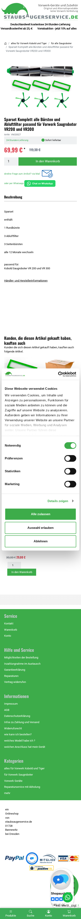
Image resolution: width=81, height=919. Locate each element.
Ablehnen (41, 541)
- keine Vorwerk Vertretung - (12, 842)
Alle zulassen (40, 514)
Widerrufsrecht (13, 728)
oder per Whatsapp (14, 183)
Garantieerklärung (14, 669)
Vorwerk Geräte (13, 780)
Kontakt (8, 623)
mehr (7, 793)
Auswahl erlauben (40, 527)
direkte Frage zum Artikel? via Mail (22, 173)
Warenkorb (10, 629)
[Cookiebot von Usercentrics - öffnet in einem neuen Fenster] (58, 374)
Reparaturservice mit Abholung (22, 786)
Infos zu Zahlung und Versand (21, 722)
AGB (6, 709)
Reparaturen (11, 675)
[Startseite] (5, 43)
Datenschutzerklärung (17, 715)
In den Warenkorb (48, 161)
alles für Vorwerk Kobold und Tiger (29, 43)
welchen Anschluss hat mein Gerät (24, 746)
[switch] (70, 458)
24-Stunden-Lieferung (17, 140)
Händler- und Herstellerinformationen (26, 280)
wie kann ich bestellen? (18, 734)
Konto (7, 635)
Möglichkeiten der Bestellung (21, 657)
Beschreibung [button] (13, 196)
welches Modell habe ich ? (19, 740)
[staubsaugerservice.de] (40, 11)
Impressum (11, 703)
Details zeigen (58, 501)
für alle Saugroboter (61, 43)
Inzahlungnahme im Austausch (22, 663)
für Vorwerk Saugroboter (18, 774)
